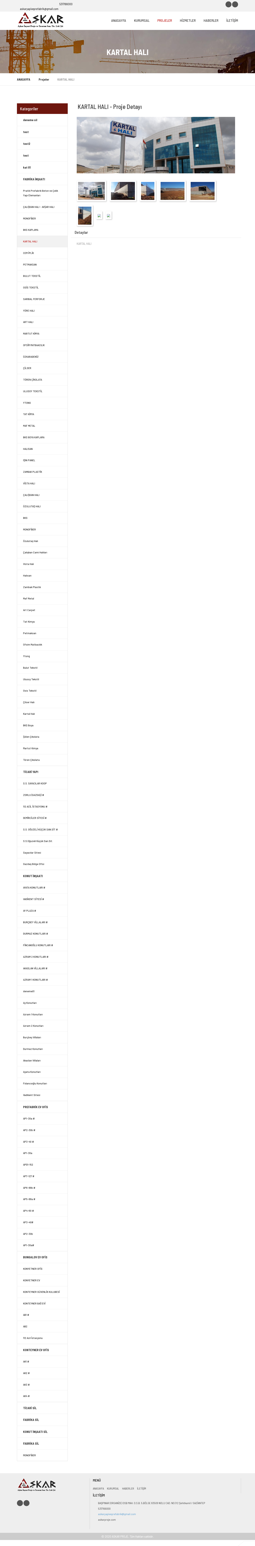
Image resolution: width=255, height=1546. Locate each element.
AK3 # (26, 1384)
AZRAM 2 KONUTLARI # (35, 956)
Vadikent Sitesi (31, 1095)
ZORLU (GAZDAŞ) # (33, 795)
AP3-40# (28, 1222)
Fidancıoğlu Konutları (35, 1083)
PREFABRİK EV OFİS (35, 1107)
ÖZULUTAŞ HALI (32, 506)
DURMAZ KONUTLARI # (35, 933)
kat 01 (27, 167)
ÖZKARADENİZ (31, 356)
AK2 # (26, 1373)
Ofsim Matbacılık (32, 644)
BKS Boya (28, 725)
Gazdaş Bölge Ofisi (33, 864)
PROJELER (164, 20)
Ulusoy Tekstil (31, 679)
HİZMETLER (188, 20)
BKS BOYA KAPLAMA (33, 437)
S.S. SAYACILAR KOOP (35, 783)
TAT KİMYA (28, 414)
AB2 (25, 1326)
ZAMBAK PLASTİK (32, 471)
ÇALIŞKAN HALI (31, 495)
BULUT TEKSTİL (32, 275)
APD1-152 (28, 1164)
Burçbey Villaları (32, 1037)
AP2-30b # (29, 1130)
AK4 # (26, 1396)
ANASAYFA (118, 20)
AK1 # (26, 1361)
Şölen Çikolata (31, 736)
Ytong (26, 656)
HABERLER (211, 20)
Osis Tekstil (29, 690)
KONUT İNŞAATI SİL (35, 1431)
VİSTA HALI (29, 483)
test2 (26, 143)
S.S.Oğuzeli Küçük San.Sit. (38, 841)
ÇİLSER (27, 368)
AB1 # (26, 1314)
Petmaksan (29, 633)
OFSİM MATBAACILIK (34, 345)
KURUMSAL (141, 20)
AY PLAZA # (29, 910)
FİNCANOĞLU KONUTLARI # (38, 945)
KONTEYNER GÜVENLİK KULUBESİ (41, 1291)
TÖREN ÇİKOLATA (32, 379)
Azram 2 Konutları (33, 1025)
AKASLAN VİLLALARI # (35, 968)
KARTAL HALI (30, 241)
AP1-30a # (29, 1118)
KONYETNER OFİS (32, 1268)
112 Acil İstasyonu (33, 1338)
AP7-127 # (28, 1176)
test (26, 132)
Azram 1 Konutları (33, 1014)
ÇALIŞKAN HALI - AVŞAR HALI (38, 206)
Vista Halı (28, 564)
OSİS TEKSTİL (31, 287)
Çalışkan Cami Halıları (35, 552)
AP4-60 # (28, 1210)
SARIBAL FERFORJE (34, 299)
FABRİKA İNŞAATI (34, 179)
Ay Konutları (30, 1002)
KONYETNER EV (31, 1280)
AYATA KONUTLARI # (34, 887)
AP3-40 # (28, 1141)
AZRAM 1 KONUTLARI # (35, 979)
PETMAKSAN (30, 264)
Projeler (44, 79)
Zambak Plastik (32, 587)
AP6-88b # (29, 1187)
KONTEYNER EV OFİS (36, 1350)
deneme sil (30, 120)
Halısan (27, 575)
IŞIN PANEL (29, 460)
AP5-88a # (29, 1199)
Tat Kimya (29, 621)
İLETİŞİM (232, 20)
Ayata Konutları (32, 1071)
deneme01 (28, 991)
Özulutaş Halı (30, 541)
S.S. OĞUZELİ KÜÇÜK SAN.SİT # (40, 829)
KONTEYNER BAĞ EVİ (34, 1303)
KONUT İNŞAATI (33, 876)
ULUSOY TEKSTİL (32, 391)
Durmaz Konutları (33, 1048)
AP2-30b (28, 1233)
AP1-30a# (28, 1245)
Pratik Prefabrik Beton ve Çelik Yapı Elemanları (40, 193)
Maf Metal (28, 598)
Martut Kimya (30, 748)
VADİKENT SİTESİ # (33, 899)
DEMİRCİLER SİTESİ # (35, 817)
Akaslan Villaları (32, 1060)
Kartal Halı (29, 713)
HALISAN (28, 448)
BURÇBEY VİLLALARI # (35, 922)
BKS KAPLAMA (30, 229)
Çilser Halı (28, 702)
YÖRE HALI (29, 310)
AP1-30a (27, 1153)
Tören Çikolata (31, 759)
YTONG (27, 402)
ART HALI (28, 322)
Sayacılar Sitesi (32, 852)
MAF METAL (29, 425)
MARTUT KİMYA (31, 333)
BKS (25, 517)
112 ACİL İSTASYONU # (35, 806)
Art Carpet (29, 610)
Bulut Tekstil (30, 667)
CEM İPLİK (28, 253)
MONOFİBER (29, 218)
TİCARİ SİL (30, 1408)
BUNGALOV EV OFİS (35, 1257)
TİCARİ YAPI (30, 772)
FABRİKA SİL (31, 1420)
